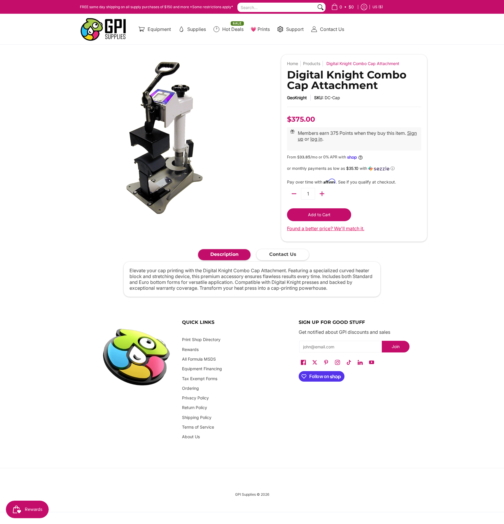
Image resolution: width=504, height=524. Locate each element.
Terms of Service (198, 427)
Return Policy (194, 407)
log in (316, 139)
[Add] (322, 193)
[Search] (320, 7)
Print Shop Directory (201, 339)
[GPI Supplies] (105, 29)
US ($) (377, 7)
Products (311, 63)
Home (292, 63)
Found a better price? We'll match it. (325, 228)
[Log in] (364, 7)
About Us (191, 436)
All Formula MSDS (199, 359)
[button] (354, 168)
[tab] (224, 254)
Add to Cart (319, 214)
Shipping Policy (196, 417)
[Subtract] (294, 193)
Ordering (190, 388)
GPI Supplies (245, 494)
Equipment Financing (202, 368)
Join (396, 346)
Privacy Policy (195, 397)
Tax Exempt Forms (199, 378)
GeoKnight (297, 97)
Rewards (190, 349)
